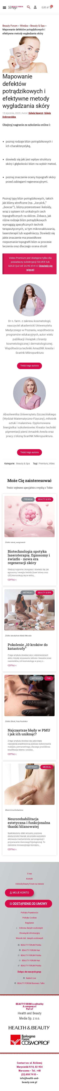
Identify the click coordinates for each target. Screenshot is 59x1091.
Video (52, 463)
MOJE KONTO (21, 892)
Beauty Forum (10, 25)
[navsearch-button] (28, 7)
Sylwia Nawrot (36, 113)
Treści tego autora (29, 365)
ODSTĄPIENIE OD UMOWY (30, 903)
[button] (4, 7)
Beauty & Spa (37, 25)
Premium (43, 463)
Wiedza (24, 25)
